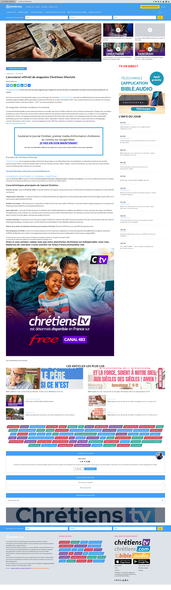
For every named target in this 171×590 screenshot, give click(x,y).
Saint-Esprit (125, 441)
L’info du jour (75, 542)
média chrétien (137, 438)
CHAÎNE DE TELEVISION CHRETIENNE (40, 568)
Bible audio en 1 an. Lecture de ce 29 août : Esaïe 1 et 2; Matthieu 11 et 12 (34, 391)
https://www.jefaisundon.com (68, 244)
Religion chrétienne (96, 441)
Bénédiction (72, 426)
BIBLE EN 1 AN (11, 12)
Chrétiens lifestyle (13, 90)
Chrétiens (41, 430)
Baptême (62, 426)
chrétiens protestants (141, 430)
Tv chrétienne (97, 445)
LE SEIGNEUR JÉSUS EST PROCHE (55, 12)
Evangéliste (144, 434)
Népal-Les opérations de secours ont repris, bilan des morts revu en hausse (50, 415)
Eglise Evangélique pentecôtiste (85, 434)
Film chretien (22, 438)
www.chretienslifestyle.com (40, 171)
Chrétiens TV (53, 226)
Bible (81, 426)
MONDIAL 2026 (30, 6)
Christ (13, 434)
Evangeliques (133, 434)
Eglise (55, 434)
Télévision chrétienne (49, 445)
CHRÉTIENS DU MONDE (16, 68)
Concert (32, 434)
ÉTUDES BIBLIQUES (37, 12)
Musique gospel (30, 441)
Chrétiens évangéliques (93, 430)
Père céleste (82, 441)
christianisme (22, 434)
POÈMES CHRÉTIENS (95, 12)
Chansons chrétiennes (147, 426)
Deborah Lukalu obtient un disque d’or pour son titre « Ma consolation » (149, 58)
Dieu (48, 434)
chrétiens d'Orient (62, 430)
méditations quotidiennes (153, 438)
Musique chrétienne (16, 441)
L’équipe (140, 570)
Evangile (12, 438)
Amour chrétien (52, 426)
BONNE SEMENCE (23, 12)
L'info (103, 438)
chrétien (159, 426)
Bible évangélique (101, 426)
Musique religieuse (44, 441)
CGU (116, 568)
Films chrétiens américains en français (41, 438)
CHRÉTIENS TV (156, 430)
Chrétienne (13, 430)
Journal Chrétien (29, 179)
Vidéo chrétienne (123, 445)
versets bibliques (109, 445)
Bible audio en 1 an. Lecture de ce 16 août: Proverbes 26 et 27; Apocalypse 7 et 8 (119, 391)
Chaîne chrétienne (115, 426)
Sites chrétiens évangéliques (151, 441)
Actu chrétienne (13, 426)
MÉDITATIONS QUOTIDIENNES (77, 12)
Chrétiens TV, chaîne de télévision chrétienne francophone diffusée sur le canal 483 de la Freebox (125, 574)
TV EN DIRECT (128, 66)
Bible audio (89, 426)
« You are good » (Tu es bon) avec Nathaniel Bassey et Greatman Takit (117, 58)
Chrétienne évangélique (27, 430)
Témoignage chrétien (65, 445)
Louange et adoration (123, 438)
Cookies (117, 570)
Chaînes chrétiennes (131, 426)
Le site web (78, 468)
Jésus (71, 438)
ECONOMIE (44, 6)
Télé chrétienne (34, 445)
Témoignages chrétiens (82, 445)
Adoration (24, 426)
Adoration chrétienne (37, 426)
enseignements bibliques (106, 434)
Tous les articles (90, 468)
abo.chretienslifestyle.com (16, 123)
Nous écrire (118, 565)
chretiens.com (47, 239)
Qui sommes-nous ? (144, 565)
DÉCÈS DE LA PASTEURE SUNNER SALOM (39, 401)
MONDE (38, 6)
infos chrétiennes (61, 438)
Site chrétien (136, 441)
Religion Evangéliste (111, 441)
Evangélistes (155, 434)
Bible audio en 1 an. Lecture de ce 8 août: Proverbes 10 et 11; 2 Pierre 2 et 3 (132, 415)
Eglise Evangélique (66, 434)
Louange (110, 438)
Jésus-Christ (80, 438)
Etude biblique (121, 434)
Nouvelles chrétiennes (60, 441)
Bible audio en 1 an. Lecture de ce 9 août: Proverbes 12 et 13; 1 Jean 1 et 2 (131, 401)
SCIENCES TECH (53, 6)
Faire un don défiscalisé (150, 6)
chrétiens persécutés (124, 430)
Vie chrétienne (136, 445)
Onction (72, 441)
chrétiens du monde (77, 430)
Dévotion (41, 434)
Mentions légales (143, 568)
